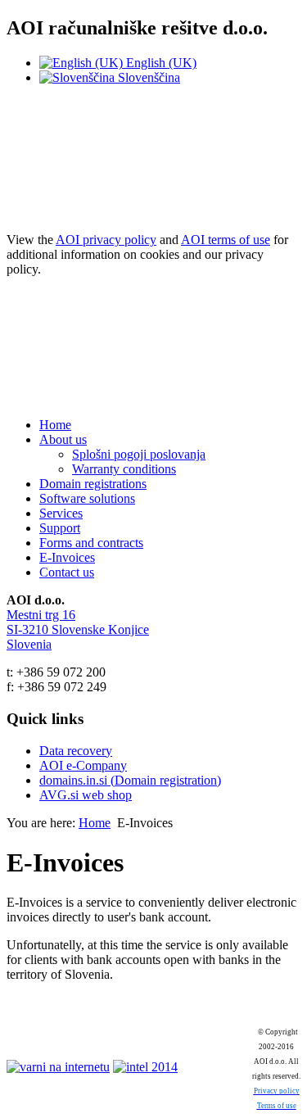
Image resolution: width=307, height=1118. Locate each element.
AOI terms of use (225, 240)
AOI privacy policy (106, 240)
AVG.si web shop (85, 795)
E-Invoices (67, 557)
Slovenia (29, 644)
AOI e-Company (83, 765)
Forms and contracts (91, 543)
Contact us (66, 572)
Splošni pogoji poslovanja (138, 454)
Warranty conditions (124, 469)
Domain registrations (93, 484)
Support (59, 528)
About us (63, 439)
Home (55, 425)
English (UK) (159, 63)
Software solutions (87, 498)
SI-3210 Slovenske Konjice (78, 629)
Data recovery (75, 751)
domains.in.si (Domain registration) (130, 780)
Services (61, 513)
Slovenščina (147, 77)
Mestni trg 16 (41, 615)
